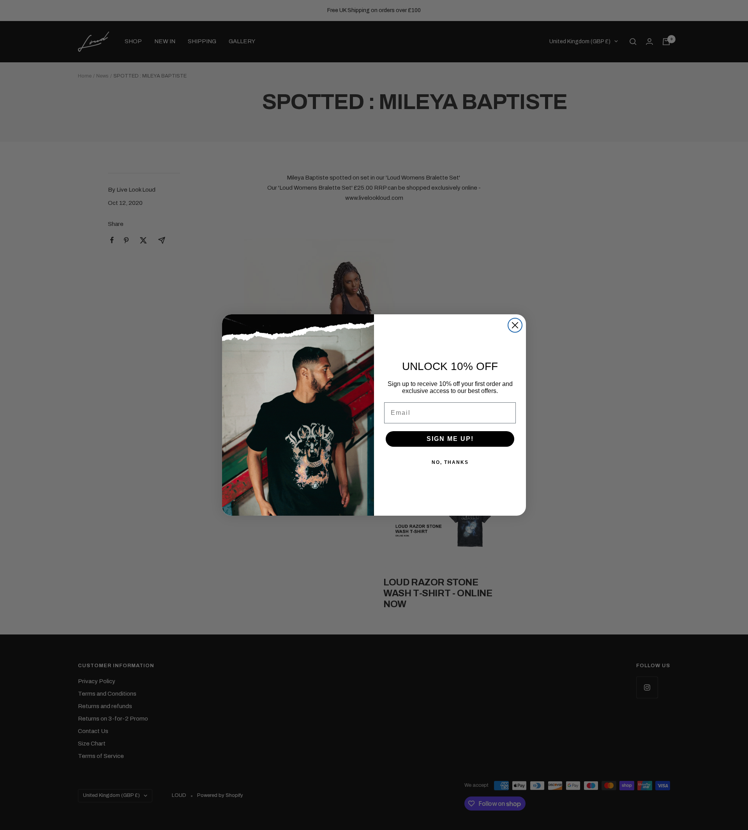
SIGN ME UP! (450, 438)
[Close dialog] (515, 325)
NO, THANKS (450, 462)
